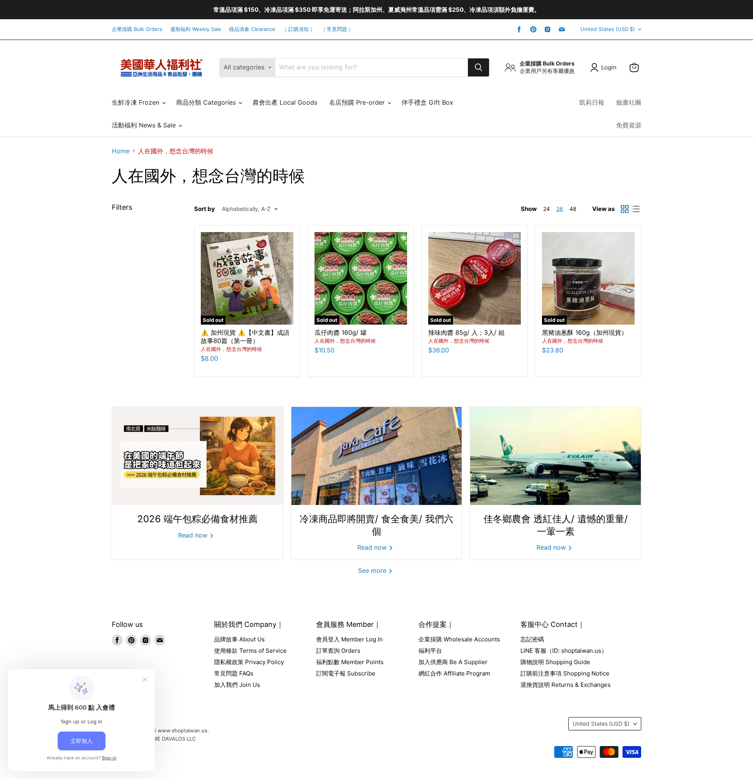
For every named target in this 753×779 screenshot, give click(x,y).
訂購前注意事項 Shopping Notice (564, 673)
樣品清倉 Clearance (252, 29)
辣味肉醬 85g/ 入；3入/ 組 (466, 332)
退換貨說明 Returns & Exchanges (565, 684)
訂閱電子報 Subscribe (345, 673)
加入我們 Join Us (237, 684)
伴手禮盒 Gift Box (427, 102)
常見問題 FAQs (233, 673)
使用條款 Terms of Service (250, 650)
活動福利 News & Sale (145, 125)
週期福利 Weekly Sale (195, 29)
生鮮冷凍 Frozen (136, 102)
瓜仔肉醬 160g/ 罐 (341, 332)
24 (546, 208)
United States (607, 29)
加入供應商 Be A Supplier (452, 662)
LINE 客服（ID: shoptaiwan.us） (563, 650)
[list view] (635, 208)
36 (559, 208)
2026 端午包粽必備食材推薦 (197, 519)
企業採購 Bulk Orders (137, 29)
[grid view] (624, 208)
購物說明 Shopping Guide (555, 662)
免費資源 (628, 125)
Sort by (204, 208)
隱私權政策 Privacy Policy (249, 662)
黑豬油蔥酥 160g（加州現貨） (585, 332)
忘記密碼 (532, 639)
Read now (193, 535)
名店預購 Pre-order (358, 102)
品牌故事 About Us (239, 639)
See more (373, 570)
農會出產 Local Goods (285, 102)
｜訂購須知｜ (298, 29)
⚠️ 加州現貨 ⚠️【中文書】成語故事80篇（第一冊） (245, 337)
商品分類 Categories (207, 102)
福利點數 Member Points (350, 662)
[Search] (478, 67)
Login (609, 67)
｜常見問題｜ (337, 29)
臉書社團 (628, 102)
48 (573, 208)
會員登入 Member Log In (349, 639)
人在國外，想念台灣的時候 (231, 349)
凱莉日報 (591, 102)
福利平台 (430, 650)
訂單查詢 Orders (338, 650)
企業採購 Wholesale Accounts (459, 639)
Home (120, 150)
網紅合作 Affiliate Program (454, 673)
